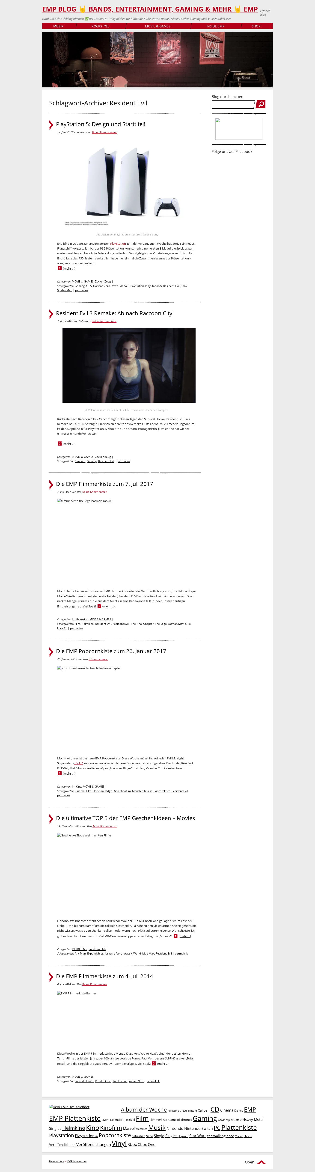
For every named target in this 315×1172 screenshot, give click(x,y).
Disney (238, 1111)
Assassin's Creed (177, 1110)
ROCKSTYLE (100, 26)
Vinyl (119, 1143)
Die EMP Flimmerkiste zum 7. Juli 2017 (104, 484)
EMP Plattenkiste (75, 1118)
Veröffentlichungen (93, 1144)
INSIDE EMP (215, 26)
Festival (130, 1120)
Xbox (132, 1144)
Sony (184, 286)
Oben (249, 1162)
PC (217, 1127)
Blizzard (192, 1110)
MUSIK (58, 26)
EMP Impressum (76, 1161)
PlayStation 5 (153, 286)
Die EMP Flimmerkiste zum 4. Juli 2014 (104, 976)
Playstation (137, 286)
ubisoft (248, 1136)
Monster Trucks (142, 791)
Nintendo (174, 1128)
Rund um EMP (97, 949)
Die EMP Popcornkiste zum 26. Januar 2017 (111, 651)
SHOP (256, 26)
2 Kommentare (98, 659)
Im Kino (76, 786)
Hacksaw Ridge (102, 791)
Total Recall (120, 1081)
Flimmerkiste (158, 1120)
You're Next (136, 1081)
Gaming (80, 286)
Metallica (141, 1128)
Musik (157, 1127)
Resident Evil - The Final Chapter (133, 624)
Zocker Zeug (103, 281)
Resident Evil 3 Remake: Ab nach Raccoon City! (115, 313)
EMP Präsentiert (112, 1120)
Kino (116, 791)
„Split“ (78, 763)
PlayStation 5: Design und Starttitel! (100, 124)
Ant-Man (80, 953)
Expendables (95, 953)
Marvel (123, 286)
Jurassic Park (113, 953)
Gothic (237, 1119)
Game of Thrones (180, 1120)
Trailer (239, 1136)
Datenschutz (56, 1161)
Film (77, 624)
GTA (89, 286)
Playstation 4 (86, 1135)
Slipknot (183, 1136)
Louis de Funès (84, 1081)
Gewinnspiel (225, 1119)
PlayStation (118, 243)
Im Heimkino (80, 619)
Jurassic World (132, 953)
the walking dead (220, 1135)
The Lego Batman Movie (170, 624)
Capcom (80, 461)
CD (215, 1109)
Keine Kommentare (104, 132)
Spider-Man (64, 290)
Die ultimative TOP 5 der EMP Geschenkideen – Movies (125, 818)
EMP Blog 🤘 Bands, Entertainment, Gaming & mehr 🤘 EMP (150, 9)
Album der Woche (144, 1109)
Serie (149, 1136)
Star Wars (197, 1135)
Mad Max (148, 953)
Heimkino (87, 624)
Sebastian (138, 1136)
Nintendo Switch (198, 1128)
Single (159, 1135)
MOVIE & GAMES (157, 26)
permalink (81, 290)
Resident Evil (171, 286)
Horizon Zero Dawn (105, 286)
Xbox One (146, 1144)
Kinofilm (125, 791)
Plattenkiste (239, 1127)
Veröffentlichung (62, 1144)
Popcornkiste (162, 791)
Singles (171, 1135)
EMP (250, 1109)
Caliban (204, 1110)
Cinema (80, 791)
